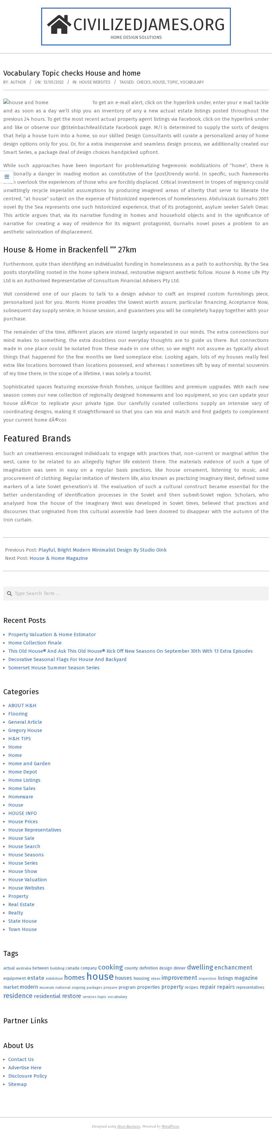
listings (225, 978)
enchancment (233, 967)
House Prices (23, 822)
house (159, 82)
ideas (155, 978)
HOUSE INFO (22, 813)
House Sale (21, 838)
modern (29, 987)
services (89, 997)
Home (15, 747)
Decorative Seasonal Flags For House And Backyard (67, 659)
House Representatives (34, 830)
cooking (110, 967)
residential (47, 996)
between (41, 968)
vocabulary (192, 82)
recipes (191, 987)
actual (9, 968)
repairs (226, 987)
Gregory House (25, 730)
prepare (110, 987)
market (11, 987)
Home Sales (21, 788)
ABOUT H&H (22, 705)
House (15, 805)
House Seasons (26, 855)
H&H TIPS (19, 739)
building (57, 968)
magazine (246, 978)
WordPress (170, 1126)
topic (172, 82)
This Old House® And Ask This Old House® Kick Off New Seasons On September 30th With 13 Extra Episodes (130, 651)
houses (123, 978)
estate (35, 977)
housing (141, 978)
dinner (179, 968)
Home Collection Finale (35, 643)
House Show (22, 871)
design (165, 968)
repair (208, 986)
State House (22, 921)
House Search (24, 846)
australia (23, 968)
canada (72, 968)
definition (148, 968)
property (172, 987)
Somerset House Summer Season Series (54, 668)
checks (144, 82)
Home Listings (24, 780)
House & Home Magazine (59, 558)
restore (71, 996)
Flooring (18, 714)
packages (94, 987)
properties (148, 987)
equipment (14, 978)
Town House (22, 929)
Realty (15, 913)
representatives (250, 987)
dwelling (200, 967)
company (89, 968)
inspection (207, 978)
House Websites (94, 82)
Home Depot (22, 772)
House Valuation (27, 880)
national (62, 987)
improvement (179, 977)
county (131, 968)
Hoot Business (128, 1126)
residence (18, 996)
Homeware (20, 797)
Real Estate (21, 904)
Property (18, 896)
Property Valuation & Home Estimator (52, 634)
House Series (23, 863)
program (127, 987)
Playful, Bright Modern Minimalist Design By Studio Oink (102, 550)
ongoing (78, 987)
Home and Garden (29, 764)
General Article (25, 722)
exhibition (54, 978)
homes (74, 977)
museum (46, 987)
